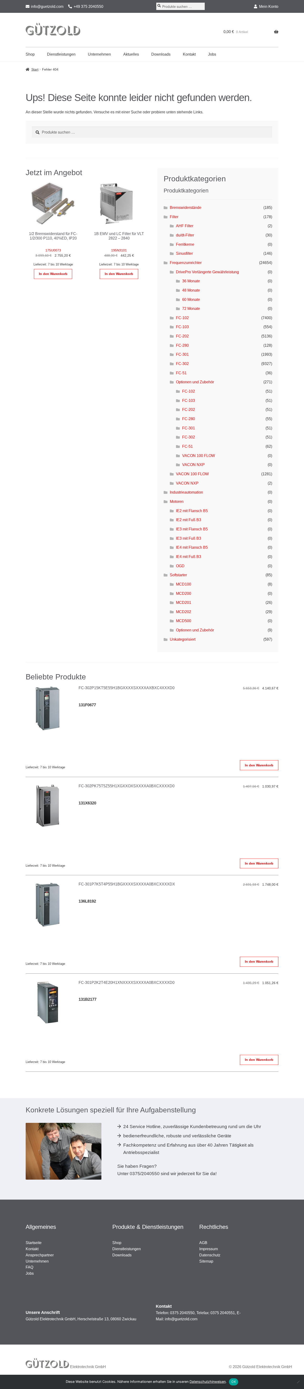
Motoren (177, 502)
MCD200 (183, 593)
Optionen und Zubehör (195, 382)
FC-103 (182, 327)
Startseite (34, 1243)
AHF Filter (184, 226)
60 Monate (191, 300)
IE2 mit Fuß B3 (188, 520)
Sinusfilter (184, 253)
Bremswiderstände (185, 208)
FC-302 (182, 364)
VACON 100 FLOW (198, 456)
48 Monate (191, 290)
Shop (30, 54)
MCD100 (183, 584)
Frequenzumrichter (186, 263)
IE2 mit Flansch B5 (192, 511)
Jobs (212, 54)
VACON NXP (193, 465)
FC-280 (182, 345)
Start (34, 69)
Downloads (161, 54)
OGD (180, 566)
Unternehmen (99, 54)
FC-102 (182, 318)
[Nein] (298, 1381)
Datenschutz (209, 1255)
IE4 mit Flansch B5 (192, 547)
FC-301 (182, 354)
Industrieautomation (186, 492)
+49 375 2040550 (88, 7)
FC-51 (181, 373)
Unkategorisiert (182, 639)
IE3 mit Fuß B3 (188, 538)
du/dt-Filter (185, 235)
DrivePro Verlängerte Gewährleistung (207, 272)
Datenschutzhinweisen (208, 1381)
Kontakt (189, 54)
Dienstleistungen (61, 54)
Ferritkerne (185, 244)
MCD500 (183, 621)
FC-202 (182, 336)
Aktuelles (131, 54)
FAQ (29, 1267)
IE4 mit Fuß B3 (188, 557)
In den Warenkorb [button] (53, 274)
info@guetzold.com (47, 7)
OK (233, 1382)
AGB (203, 1243)
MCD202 (183, 612)
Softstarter (178, 575)
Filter (174, 217)
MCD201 (183, 603)
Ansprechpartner (40, 1255)
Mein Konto (268, 7)
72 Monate (191, 309)
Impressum (208, 1249)
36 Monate (191, 281)
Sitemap (206, 1261)
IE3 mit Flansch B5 (192, 529)
